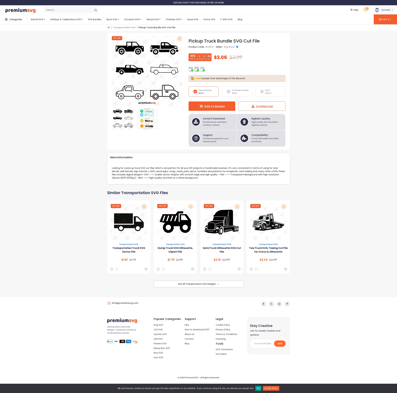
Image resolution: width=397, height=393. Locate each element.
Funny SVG (209, 19)
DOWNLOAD (264, 107)
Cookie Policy (223, 324)
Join (279, 343)
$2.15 (217, 260)
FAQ (187, 324)
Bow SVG (158, 352)
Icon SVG (158, 357)
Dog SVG (158, 324)
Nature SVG (153, 19)
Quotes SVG (160, 334)
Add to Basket (214, 106)
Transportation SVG (124, 27)
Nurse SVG (192, 19)
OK (258, 388)
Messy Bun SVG (162, 348)
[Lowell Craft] (158, 269)
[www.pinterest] (287, 304)
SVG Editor (221, 354)
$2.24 (264, 260)
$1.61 (124, 260)
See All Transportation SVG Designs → (198, 283)
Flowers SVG (160, 343)
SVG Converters (224, 349)
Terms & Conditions (226, 334)
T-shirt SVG (226, 19)
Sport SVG (111, 19)
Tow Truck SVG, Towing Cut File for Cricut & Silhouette (268, 249)
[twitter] (271, 304)
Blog (240, 19)
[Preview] (117, 269)
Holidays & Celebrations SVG (65, 19)
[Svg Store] (112, 269)
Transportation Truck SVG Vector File (128, 249)
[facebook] (263, 304)
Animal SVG (37, 19)
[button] (384, 10)
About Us (189, 334)
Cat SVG (158, 329)
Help (356, 9)
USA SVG (158, 338)
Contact (189, 338)
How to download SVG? (197, 329)
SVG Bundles (94, 19)
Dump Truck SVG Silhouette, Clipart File (175, 249)
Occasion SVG (131, 19)
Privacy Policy (223, 329)
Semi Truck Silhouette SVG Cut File (222, 249)
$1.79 (171, 260)
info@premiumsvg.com (125, 303)
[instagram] (279, 304)
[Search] (95, 10)
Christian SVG (173, 19)
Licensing (221, 338)
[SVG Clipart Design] (251, 269)
